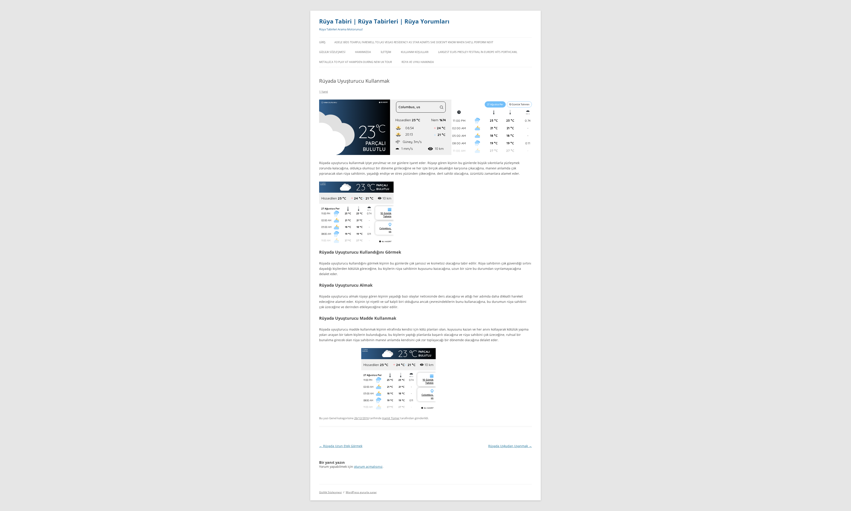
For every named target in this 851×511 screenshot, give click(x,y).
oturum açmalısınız (368, 466)
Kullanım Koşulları (414, 52)
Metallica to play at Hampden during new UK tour (355, 62)
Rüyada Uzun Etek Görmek (340, 446)
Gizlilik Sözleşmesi (332, 52)
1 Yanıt (323, 92)
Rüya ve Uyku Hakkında (418, 62)
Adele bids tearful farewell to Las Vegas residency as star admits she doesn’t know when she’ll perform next (413, 42)
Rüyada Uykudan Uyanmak (510, 446)
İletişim (386, 52)
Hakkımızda (363, 52)
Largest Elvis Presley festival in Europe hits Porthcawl (477, 52)
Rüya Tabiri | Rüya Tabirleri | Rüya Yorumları (384, 21)
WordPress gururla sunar (361, 492)
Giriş (322, 42)
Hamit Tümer (391, 418)
